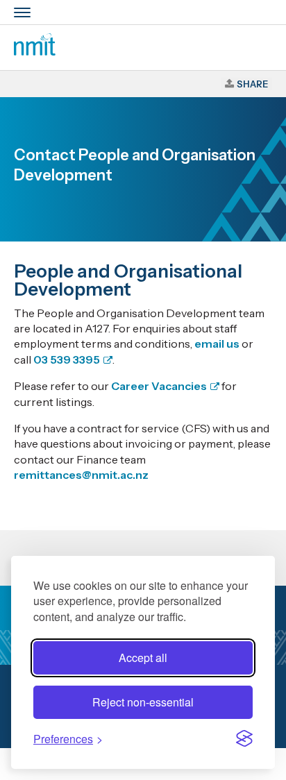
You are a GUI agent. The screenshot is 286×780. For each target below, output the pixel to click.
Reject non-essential (143, 702)
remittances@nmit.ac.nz (81, 475)
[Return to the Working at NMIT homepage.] (35, 51)
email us (216, 343)
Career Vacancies (159, 386)
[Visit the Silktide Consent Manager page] (244, 738)
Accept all (143, 657)
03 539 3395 (66, 359)
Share (252, 84)
